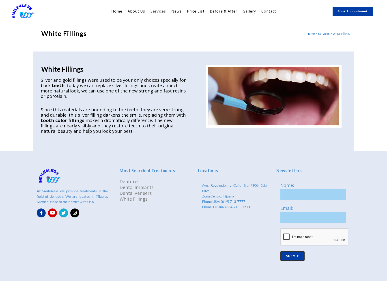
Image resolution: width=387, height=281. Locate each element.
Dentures (130, 181)
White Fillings (134, 199)
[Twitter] (63, 212)
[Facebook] (41, 212)
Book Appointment (353, 11)
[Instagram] (74, 212)
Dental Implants (137, 187)
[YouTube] (52, 212)
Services (324, 34)
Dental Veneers (136, 193)
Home (311, 34)
